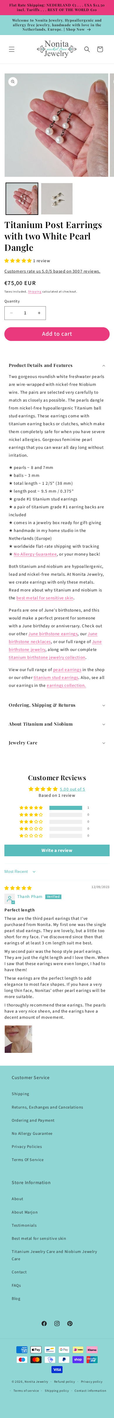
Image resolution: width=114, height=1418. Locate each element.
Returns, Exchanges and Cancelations (47, 1107)
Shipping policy (57, 1391)
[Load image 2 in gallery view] (57, 199)
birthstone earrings (52, 634)
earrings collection (65, 685)
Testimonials (24, 1225)
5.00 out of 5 (72, 789)
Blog (16, 1299)
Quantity (12, 301)
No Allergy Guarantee (35, 554)
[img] (18, 888)
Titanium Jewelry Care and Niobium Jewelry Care (54, 1255)
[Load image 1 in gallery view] (22, 199)
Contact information (90, 1391)
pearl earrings (67, 669)
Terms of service (26, 1391)
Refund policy (64, 1382)
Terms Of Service (28, 1160)
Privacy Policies (27, 1147)
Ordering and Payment (33, 1120)
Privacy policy (92, 1382)
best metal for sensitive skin (44, 598)
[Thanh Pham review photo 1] (18, 1039)
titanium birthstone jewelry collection (47, 657)
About (17, 1199)
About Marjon (25, 1212)
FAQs (16, 1286)
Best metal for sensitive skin (39, 1239)
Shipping (35, 292)
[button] (11, 49)
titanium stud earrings (56, 677)
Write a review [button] (57, 850)
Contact (19, 1272)
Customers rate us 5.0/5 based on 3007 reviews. (52, 271)
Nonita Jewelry (36, 1382)
